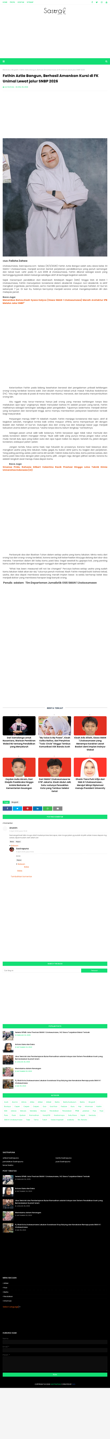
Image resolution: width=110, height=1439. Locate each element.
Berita (57, 1102)
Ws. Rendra (82, 1120)
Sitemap (30, 2)
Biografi (15, 70)
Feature (64, 1106)
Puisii (14, 1115)
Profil (12, 2)
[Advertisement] (55, 37)
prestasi (86, 1111)
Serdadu (92, 1115)
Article (23, 1102)
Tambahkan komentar (21, 876)
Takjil (28, 1120)
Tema (36, 1120)
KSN (5, 1111)
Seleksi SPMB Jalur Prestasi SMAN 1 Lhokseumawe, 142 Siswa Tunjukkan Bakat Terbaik (52, 1032)
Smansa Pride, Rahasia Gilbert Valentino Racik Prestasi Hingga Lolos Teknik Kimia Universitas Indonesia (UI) (55, 468)
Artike (32, 1102)
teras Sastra (8, 1165)
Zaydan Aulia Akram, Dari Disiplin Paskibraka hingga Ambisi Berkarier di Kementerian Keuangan (19, 784)
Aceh (6, 1102)
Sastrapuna (9, 87)
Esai (44, 1106)
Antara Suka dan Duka (25, 1044)
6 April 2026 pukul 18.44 (18, 831)
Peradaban (67, 1111)
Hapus (18, 842)
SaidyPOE (46, 1115)
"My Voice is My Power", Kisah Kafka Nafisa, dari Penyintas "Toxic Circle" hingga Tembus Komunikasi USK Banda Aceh (54, 742)
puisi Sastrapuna (63, 1161)
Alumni (15, 1102)
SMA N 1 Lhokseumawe (13, 1120)
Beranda (6, 70)
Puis (94, 1111)
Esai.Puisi (53, 1106)
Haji (79, 1106)
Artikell (48, 1102)
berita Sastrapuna (64, 1158)
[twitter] (97, 2)
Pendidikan (54, 1111)
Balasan (14, 845)
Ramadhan (34, 1115)
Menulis (23, 1111)
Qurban (22, 1115)
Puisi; (6, 1115)
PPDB (77, 1111)
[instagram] (101, 2)
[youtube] (106, 2)
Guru (73, 1106)
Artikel (40, 1102)
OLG (73, 1384)
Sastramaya (59, 1115)
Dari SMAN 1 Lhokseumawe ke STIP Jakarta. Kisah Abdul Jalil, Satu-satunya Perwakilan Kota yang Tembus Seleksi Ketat (54, 785)
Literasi (13, 1111)
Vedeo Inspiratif (57, 1120)
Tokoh (44, 1120)
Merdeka (33, 1111)
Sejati (82, 1115)
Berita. (82, 1102)
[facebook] (92, 2)
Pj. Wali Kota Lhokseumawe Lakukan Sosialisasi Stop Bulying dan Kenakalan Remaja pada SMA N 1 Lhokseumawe (58, 1081)
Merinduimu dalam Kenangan (28, 1068)
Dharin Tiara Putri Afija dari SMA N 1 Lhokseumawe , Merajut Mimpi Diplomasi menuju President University (90, 784)
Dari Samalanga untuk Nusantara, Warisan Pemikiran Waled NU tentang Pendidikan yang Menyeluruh (19, 742)
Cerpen (26, 1106)
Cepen (17, 1106)
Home (5, 2)
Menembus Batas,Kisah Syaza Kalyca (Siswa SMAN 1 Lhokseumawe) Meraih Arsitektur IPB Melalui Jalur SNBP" (55, 302)
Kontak (21, 2)
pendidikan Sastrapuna (13, 1161)
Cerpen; (36, 1106)
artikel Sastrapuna (11, 1158)
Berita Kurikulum (69, 1102)
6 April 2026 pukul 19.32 (25, 852)
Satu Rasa (72, 1115)
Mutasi (43, 1111)
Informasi (89, 1106)
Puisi (101, 1111)
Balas (12, 842)
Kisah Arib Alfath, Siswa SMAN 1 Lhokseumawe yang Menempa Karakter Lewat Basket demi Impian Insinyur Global (90, 743)
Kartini (99, 1106)
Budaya (7, 1106)
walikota (70, 1120)
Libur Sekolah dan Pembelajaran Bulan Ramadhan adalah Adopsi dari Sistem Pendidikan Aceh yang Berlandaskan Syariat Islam (59, 1057)
